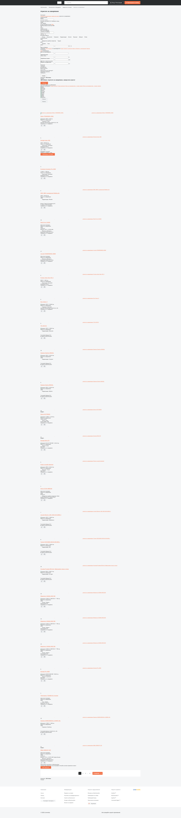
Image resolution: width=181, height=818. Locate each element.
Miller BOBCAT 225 (46, 750)
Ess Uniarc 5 (44, 302)
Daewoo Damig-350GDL (47, 385)
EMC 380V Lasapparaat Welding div (50, 193)
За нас (42, 793)
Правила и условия (68, 793)
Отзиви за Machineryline (69, 800)
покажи (43, 75)
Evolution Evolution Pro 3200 (48, 169)
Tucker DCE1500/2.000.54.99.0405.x (50, 542)
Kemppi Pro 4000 (45, 671)
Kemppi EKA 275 (45, 440)
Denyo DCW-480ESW (46, 488)
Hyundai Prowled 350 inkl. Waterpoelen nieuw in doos (55, 569)
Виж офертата (45, 767)
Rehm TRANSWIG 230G (47, 116)
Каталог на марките (68, 802)
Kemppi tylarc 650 (45, 140)
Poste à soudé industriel (47, 464)
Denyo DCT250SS (45, 414)
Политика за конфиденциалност (71, 795)
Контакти (43, 797)
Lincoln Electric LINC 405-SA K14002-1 (51, 515)
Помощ (42, 795)
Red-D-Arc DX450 (45, 222)
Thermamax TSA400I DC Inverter (49, 695)
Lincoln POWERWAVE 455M (48, 253)
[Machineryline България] (48, 2)
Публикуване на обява (47, 154)
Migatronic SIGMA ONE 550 (48, 596)
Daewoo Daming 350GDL (47, 353)
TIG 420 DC (44, 326)
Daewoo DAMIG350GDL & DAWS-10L (51, 720)
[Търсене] (66, 3)
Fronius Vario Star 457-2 (47, 277)
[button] (42, 125)
